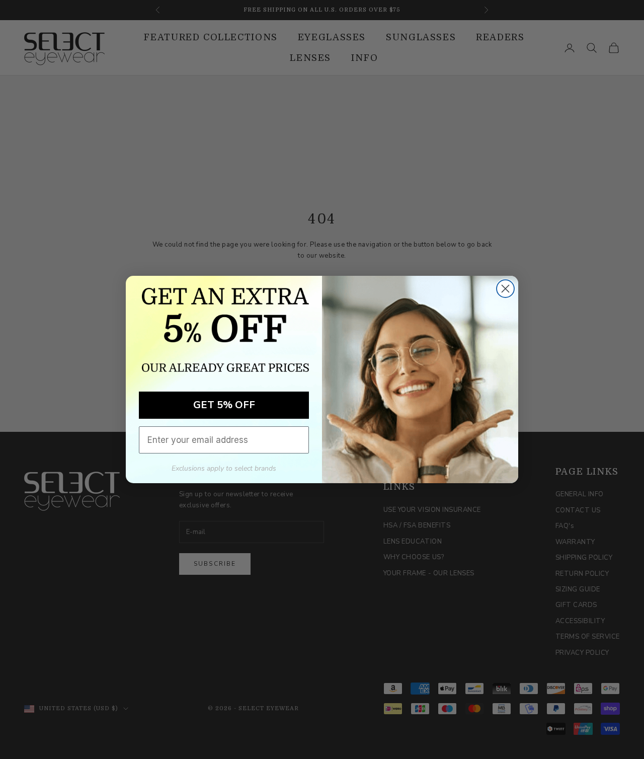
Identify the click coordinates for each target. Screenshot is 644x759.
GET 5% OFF (224, 405)
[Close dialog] (505, 288)
